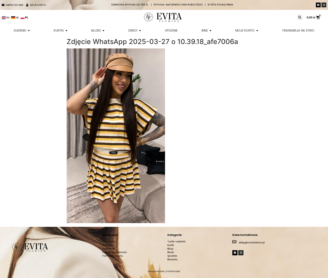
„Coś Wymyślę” (172, 271)
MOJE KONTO (245, 30)
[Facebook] (318, 5)
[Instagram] (324, 5)
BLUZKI (96, 30)
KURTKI (59, 30)
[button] (300, 17)
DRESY (132, 30)
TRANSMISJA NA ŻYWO (298, 30)
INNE (204, 30)
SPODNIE (171, 30)
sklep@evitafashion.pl (252, 242)
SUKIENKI (20, 30)
